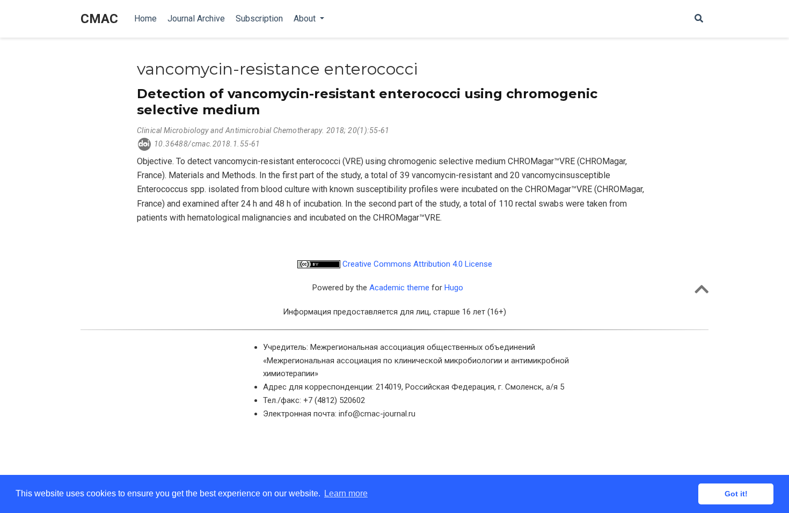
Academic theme (399, 287)
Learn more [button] (346, 493)
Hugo (453, 287)
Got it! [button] (736, 493)
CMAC (99, 18)
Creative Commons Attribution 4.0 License (416, 264)
